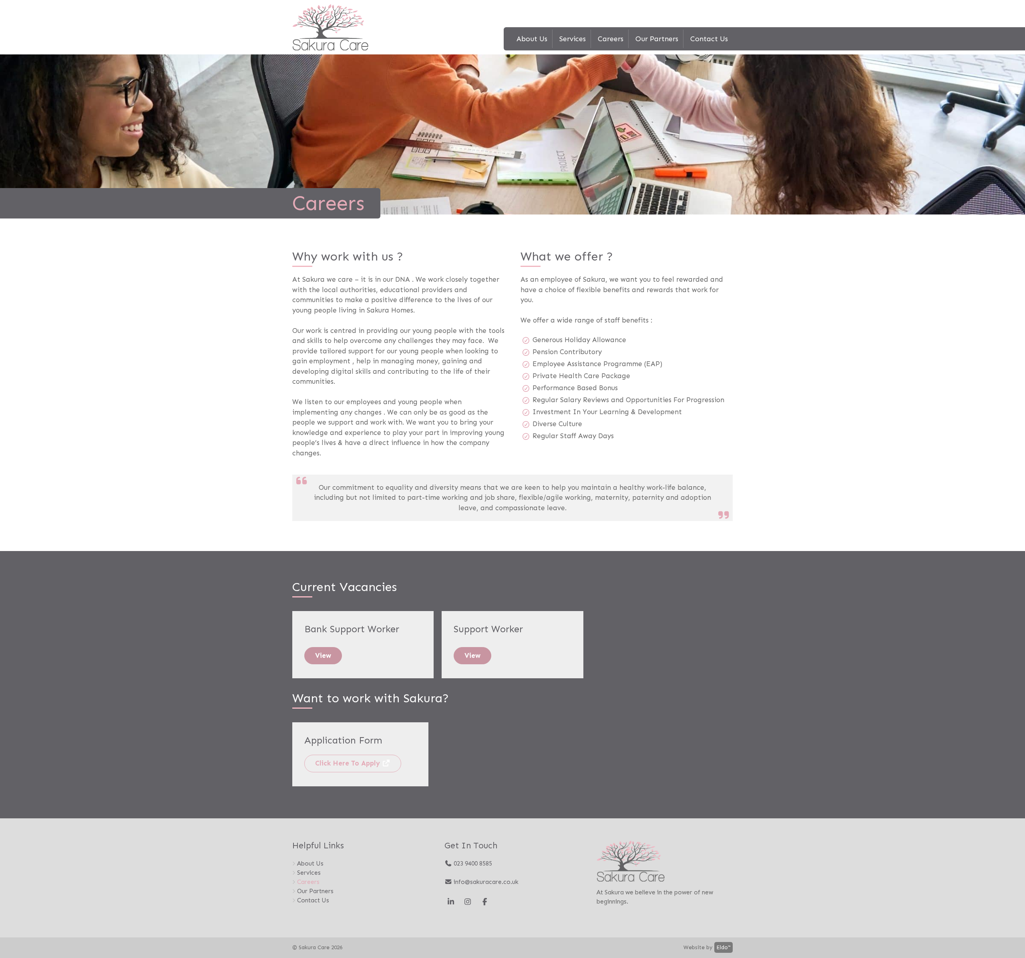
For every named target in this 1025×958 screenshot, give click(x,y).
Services (572, 38)
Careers (610, 38)
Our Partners (656, 38)
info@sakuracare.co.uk (485, 882)
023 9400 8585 (472, 863)
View (323, 655)
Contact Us (709, 38)
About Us (532, 38)
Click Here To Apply (348, 763)
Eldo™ (723, 947)
